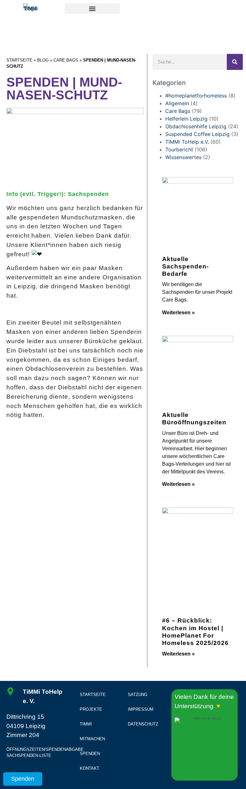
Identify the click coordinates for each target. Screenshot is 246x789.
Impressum (140, 709)
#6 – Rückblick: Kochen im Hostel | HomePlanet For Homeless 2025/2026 (195, 631)
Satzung (137, 694)
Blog (43, 60)
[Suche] (235, 62)
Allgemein (177, 103)
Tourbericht (179, 149)
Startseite (19, 60)
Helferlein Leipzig (186, 118)
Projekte (91, 709)
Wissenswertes (183, 157)
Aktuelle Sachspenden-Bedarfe (185, 266)
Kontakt (89, 768)
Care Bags (65, 60)
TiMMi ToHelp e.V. (187, 142)
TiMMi (86, 724)
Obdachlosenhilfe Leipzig (195, 126)
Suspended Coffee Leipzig (197, 134)
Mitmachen (92, 738)
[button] (92, 8)
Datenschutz (143, 724)
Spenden (90, 753)
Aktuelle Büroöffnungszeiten (194, 418)
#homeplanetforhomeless (196, 95)
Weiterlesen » (178, 312)
